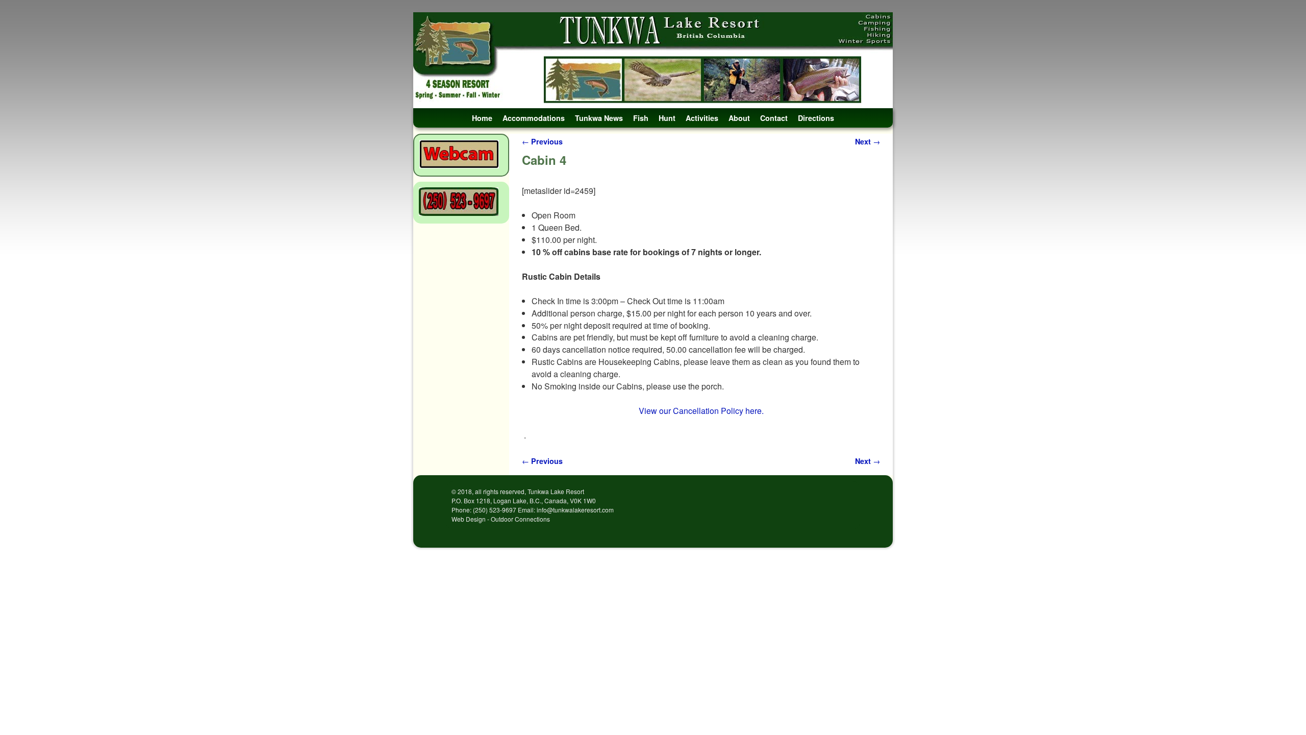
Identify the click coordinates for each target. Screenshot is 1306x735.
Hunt (667, 118)
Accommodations (534, 118)
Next (867, 141)
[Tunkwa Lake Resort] (653, 60)
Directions (816, 118)
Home (482, 118)
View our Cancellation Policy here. (701, 410)
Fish (640, 118)
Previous (542, 141)
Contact (774, 118)
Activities (702, 118)
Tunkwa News (599, 118)
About (739, 118)
